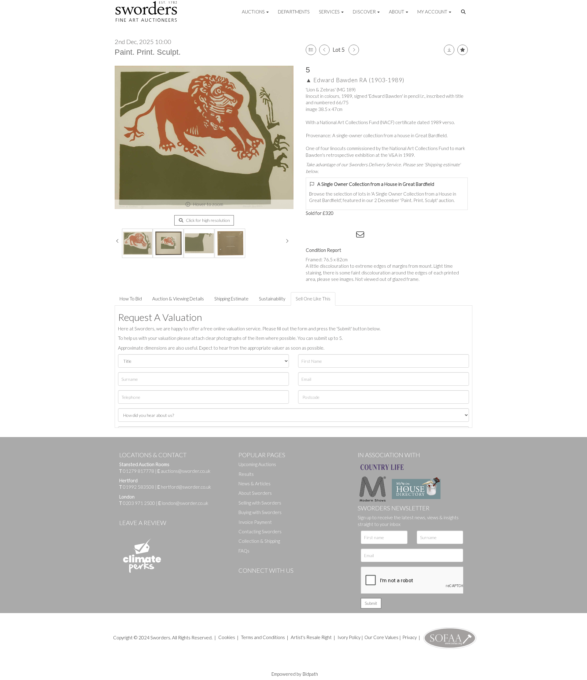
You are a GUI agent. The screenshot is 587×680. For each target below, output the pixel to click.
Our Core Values (381, 637)
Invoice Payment (255, 522)
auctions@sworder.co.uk (183, 471)
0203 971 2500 (139, 503)
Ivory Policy (349, 637)
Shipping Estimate (231, 298)
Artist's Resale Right (311, 637)
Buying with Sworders (260, 512)
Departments (294, 11)
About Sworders (255, 493)
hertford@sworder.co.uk (186, 487)
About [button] (397, 11)
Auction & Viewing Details (178, 298)
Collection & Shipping (259, 541)
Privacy (409, 637)
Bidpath (310, 674)
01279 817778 (138, 471)
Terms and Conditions (263, 637)
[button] (464, 12)
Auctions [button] (254, 11)
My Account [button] (432, 11)
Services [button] (330, 11)
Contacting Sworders (260, 531)
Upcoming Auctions (257, 464)
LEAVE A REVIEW (142, 522)
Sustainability (272, 298)
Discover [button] (365, 11)
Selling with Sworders (259, 502)
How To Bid (131, 298)
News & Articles (254, 483)
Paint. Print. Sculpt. (148, 52)
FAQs (243, 550)
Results (246, 474)
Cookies (226, 637)
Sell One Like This (313, 298)
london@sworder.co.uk (183, 503)
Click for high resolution (207, 220)
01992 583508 (138, 487)
